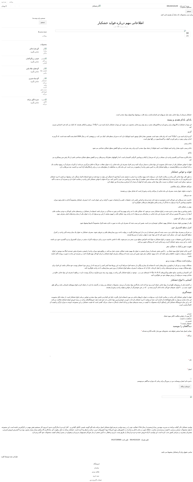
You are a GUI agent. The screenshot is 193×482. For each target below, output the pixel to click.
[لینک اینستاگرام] (190, 2)
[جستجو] (21, 6)
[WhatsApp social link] (187, 2)
